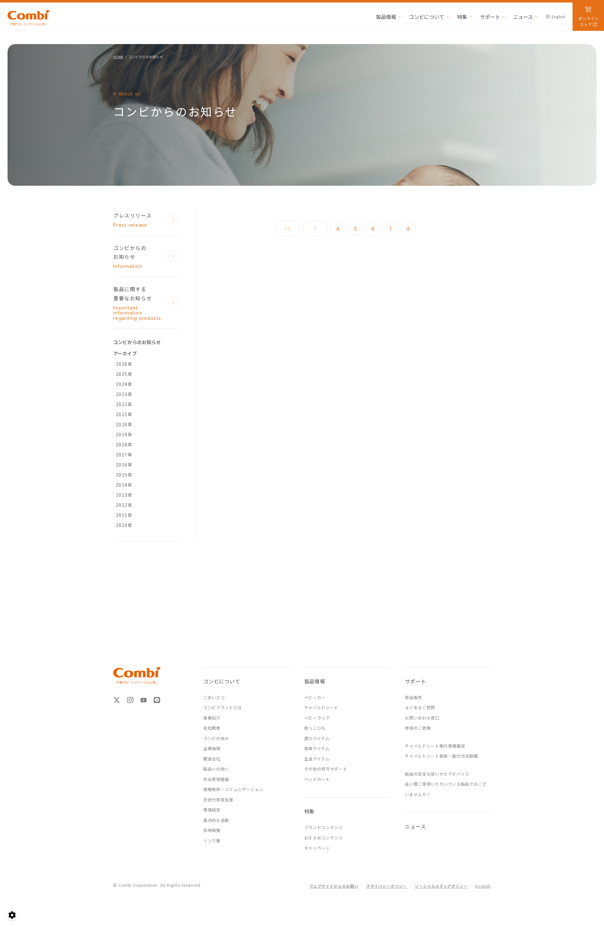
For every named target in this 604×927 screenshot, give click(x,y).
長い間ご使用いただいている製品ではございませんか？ (445, 789)
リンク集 (212, 841)
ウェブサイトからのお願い (334, 886)
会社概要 (212, 728)
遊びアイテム (317, 738)
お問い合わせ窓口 (422, 718)
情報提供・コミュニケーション (233, 789)
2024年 (124, 384)
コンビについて (426, 16)
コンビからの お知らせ (130, 256)
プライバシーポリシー (386, 886)
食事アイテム (317, 748)
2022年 (124, 404)
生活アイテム (317, 759)
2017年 (124, 454)
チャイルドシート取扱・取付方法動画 (441, 756)
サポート (490, 16)
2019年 (124, 434)
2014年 (124, 485)
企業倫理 (212, 748)
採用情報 (212, 830)
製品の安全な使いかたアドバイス (437, 774)
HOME (118, 56)
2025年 (124, 374)
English (558, 17)
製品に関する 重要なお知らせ (137, 303)
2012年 (124, 505)
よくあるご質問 (420, 707)
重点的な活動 (216, 820)
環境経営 (212, 810)
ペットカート (317, 779)
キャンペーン (317, 848)
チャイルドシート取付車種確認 (435, 746)
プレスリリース (132, 220)
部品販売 (413, 697)
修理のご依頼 (418, 728)
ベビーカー (315, 697)
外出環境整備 (216, 779)
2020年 (124, 424)
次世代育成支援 (218, 800)
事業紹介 (212, 718)
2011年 (124, 515)
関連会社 (212, 759)
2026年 (124, 364)
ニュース (523, 16)
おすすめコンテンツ (323, 838)
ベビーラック (317, 718)
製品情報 (386, 16)
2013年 (124, 495)
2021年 (124, 414)
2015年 (124, 475)
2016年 (124, 464)
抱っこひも (315, 728)
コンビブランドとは (222, 707)
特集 (462, 16)
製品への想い (216, 769)
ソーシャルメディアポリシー (441, 886)
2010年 (124, 525)
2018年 (124, 444)
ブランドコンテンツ (323, 827)
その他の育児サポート (325, 769)
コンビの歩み (216, 738)
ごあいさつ (214, 697)
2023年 (124, 394)
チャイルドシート (321, 707)
